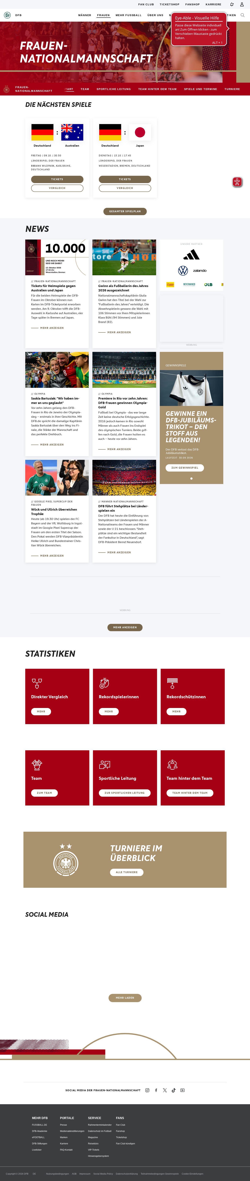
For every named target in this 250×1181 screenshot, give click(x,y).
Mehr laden (125, 997)
